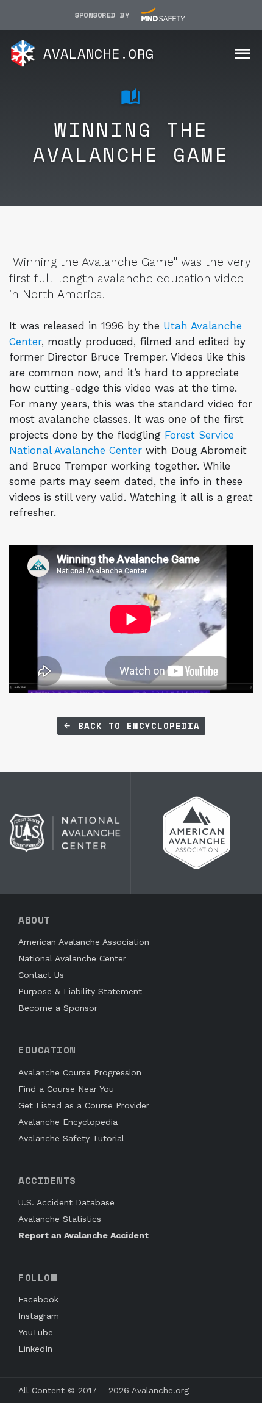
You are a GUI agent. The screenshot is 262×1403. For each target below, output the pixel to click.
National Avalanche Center (72, 958)
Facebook (38, 1299)
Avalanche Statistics (59, 1219)
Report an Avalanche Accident (83, 1235)
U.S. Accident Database (66, 1202)
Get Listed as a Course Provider (83, 1105)
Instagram (38, 1316)
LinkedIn (35, 1349)
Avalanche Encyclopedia (68, 1122)
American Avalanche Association (83, 942)
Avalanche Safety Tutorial (71, 1138)
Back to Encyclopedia (136, 725)
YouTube (35, 1332)
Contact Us (41, 975)
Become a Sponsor (57, 1008)
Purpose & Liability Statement (80, 991)
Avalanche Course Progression (79, 1072)
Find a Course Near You (66, 1089)
